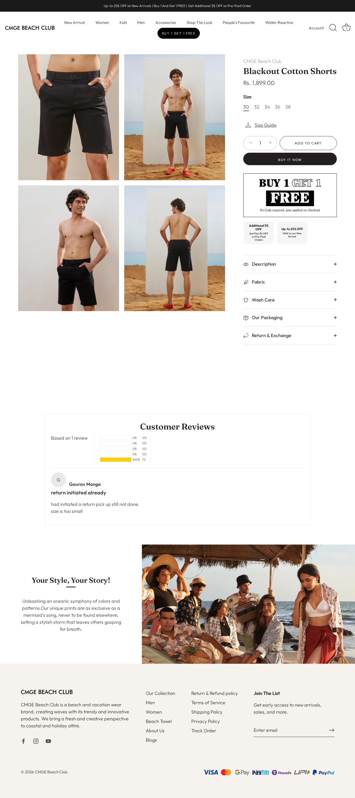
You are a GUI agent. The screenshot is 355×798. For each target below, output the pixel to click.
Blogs (151, 740)
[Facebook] (23, 740)
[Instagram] (35, 740)
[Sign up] (331, 730)
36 (277, 107)
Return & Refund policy (214, 693)
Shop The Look (199, 22)
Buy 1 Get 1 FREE (179, 33)
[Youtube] (48, 740)
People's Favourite (239, 22)
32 (256, 107)
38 (288, 107)
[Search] (333, 27)
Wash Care (263, 300)
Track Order (203, 731)
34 (267, 107)
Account (316, 27)
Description (263, 264)
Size (247, 97)
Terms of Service (208, 703)
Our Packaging (266, 317)
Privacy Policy (205, 721)
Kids (123, 22)
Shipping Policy (206, 712)
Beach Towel (159, 721)
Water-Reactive (279, 22)
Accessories (165, 22)
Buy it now (290, 160)
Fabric (258, 282)
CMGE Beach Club (262, 61)
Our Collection (160, 693)
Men (141, 22)
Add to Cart (308, 143)
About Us (155, 731)
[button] (261, 125)
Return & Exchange (271, 335)
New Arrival (74, 22)
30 (246, 107)
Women (102, 22)
